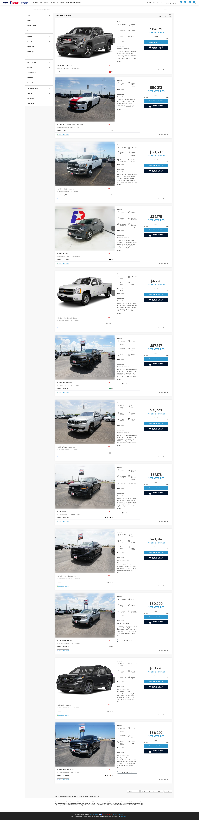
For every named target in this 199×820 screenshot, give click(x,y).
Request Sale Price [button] (156, 42)
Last (159, 791)
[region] (156, 39)
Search (165, 9)
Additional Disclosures (118, 814)
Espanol (78, 2)
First (130, 791)
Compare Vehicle (163, 70)
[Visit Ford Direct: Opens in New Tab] (122, 816)
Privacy (96, 814)
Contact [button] (72, 2)
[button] (113, 40)
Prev (136, 791)
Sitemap (92, 814)
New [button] (36, 2)
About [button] (67, 2)
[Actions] (111, 66)
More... (119, 61)
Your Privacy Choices (107, 814)
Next (153, 791)
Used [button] (40, 2)
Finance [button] (62, 2)
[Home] (33, 2)
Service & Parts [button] (54, 2)
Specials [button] (46, 2)
